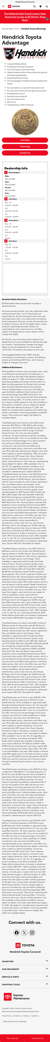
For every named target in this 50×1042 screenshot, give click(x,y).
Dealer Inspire (34, 1011)
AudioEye (34, 1016)
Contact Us (25, 152)
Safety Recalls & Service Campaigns (15, 1021)
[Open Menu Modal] (3, 6)
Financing (25, 146)
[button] (47, 19)
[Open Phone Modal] (34, 6)
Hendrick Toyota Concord (23, 1008)
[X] (24, 932)
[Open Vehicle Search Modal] (47, 6)
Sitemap (26, 1016)
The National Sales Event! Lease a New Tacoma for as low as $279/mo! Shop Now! (25, 16)
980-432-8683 (10, 179)
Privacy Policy (6, 1016)
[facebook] (16, 932)
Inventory (25, 139)
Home (16, 28)
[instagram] (32, 932)
